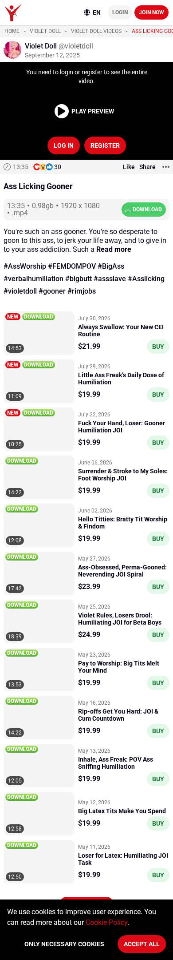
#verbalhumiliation (33, 278)
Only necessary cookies (64, 944)
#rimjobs (81, 291)
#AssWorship (25, 266)
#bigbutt (78, 278)
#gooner (52, 291)
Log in (64, 145)
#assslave (110, 278)
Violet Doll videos (96, 31)
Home (12, 31)
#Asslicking (146, 278)
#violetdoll (20, 291)
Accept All (142, 944)
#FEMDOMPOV (72, 266)
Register (105, 145)
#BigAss (111, 266)
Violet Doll (45, 31)
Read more (113, 249)
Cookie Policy (106, 922)
